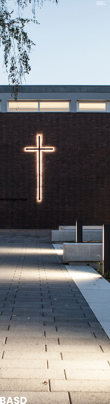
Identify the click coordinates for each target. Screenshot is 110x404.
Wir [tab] (15, 2)
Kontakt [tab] (24, 2)
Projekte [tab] (5, 2)
